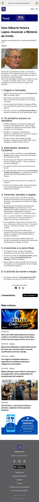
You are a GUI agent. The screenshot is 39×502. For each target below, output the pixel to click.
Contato (19, 483)
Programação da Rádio (19, 476)
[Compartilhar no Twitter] (19, 288)
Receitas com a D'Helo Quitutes (19, 487)
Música (4, 45)
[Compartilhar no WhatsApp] (23, 288)
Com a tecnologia (17, 498)
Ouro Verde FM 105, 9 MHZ (19, 490)
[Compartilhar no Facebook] (16, 288)
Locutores (19, 479)
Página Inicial (19, 472)
